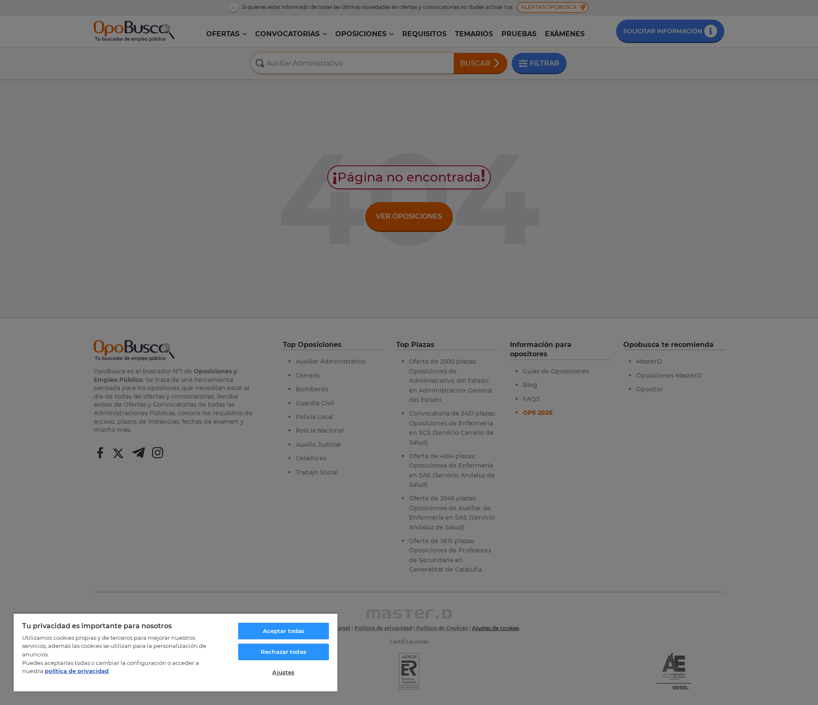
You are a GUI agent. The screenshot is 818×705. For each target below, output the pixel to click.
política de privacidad (77, 670)
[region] (175, 652)
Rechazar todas (283, 651)
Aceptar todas (284, 630)
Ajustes (283, 672)
